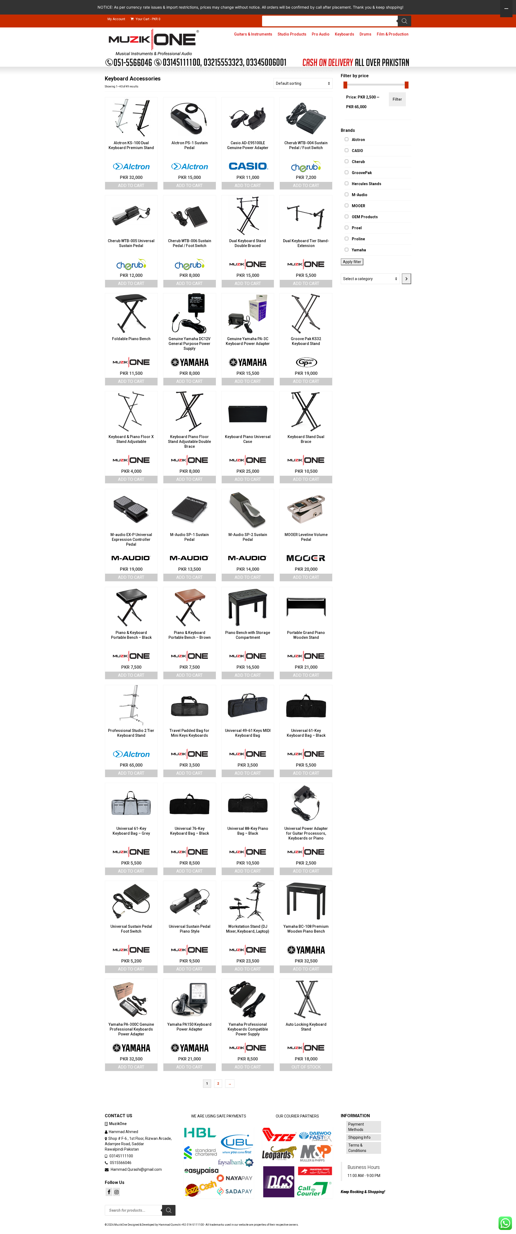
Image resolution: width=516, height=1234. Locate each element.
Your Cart (147, 19)
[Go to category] (406, 278)
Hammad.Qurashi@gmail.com (136, 1169)
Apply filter (352, 262)
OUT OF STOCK (306, 1067)
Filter (397, 99)
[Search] (404, 21)
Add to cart (131, 185)
